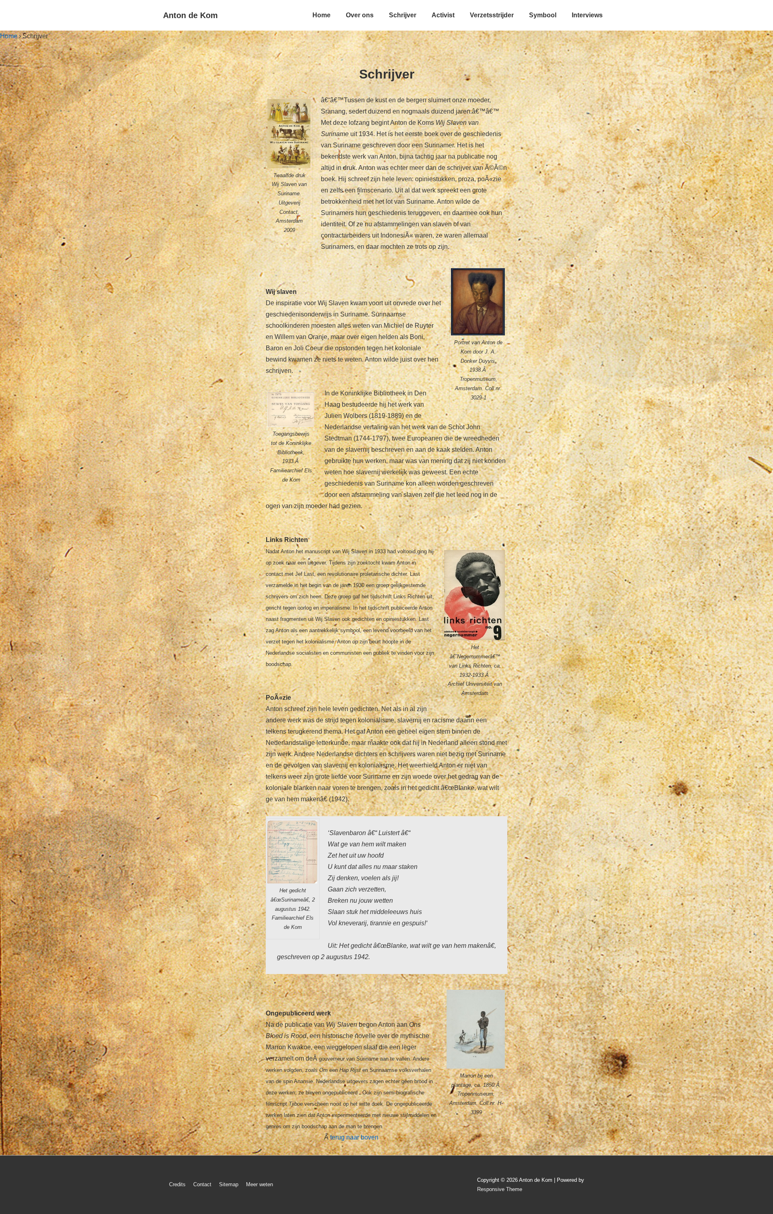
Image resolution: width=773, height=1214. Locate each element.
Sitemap (228, 1184)
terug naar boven (354, 1137)
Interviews (587, 15)
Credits (177, 1184)
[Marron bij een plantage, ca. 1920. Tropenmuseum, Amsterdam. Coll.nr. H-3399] (476, 1029)
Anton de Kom (190, 15)
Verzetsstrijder (492, 15)
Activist (443, 15)
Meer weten (259, 1184)
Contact (202, 1184)
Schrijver (402, 15)
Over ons (360, 15)
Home (321, 15)
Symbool (542, 15)
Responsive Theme (499, 1189)
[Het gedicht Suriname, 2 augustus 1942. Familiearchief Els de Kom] (292, 852)
